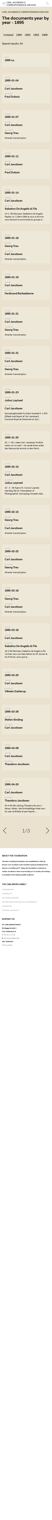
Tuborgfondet (7, 906)
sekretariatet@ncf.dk (11, 938)
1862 (28, 35)
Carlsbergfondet (8, 889)
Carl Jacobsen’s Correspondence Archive (25, 12)
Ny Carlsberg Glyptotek (10, 898)
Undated (8, 35)
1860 (19, 35)
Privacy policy (7, 945)
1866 (45, 35)
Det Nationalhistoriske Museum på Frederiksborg (19, 902)
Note (7, 57)
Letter (7, 78)
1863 (36, 35)
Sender (8, 86)
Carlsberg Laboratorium (10, 910)
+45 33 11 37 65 (9, 935)
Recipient (9, 94)
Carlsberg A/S (7, 893)
